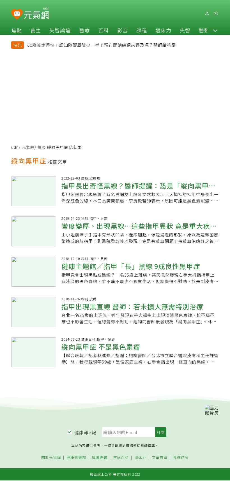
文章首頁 (159, 458)
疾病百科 (121, 458)
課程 (141, 30)
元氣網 (28, 147)
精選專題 (99, 458)
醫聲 (204, 30)
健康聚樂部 (76, 458)
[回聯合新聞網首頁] (17, 14)
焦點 (16, 30)
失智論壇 (60, 30)
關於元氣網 (51, 458)
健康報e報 (85, 432)
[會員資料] (206, 13)
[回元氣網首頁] (36, 13)
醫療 (84, 30)
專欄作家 (181, 458)
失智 (185, 30)
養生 (35, 30)
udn (15, 147)
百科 (103, 30)
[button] (215, 30)
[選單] (215, 13)
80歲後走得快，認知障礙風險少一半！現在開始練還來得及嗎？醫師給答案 (101, 45)
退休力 (163, 30)
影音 (122, 30)
